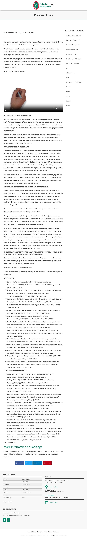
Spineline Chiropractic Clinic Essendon (30, 535)
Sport (68, 96)
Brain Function (71, 54)
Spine (68, 92)
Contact (42, 454)
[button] (52, 5)
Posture (68, 87)
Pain (67, 78)
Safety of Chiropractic (73, 45)
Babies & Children (72, 50)
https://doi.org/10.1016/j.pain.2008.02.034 (23, 359)
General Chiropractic (73, 40)
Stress (68, 101)
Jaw (67, 68)
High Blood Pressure (73, 64)
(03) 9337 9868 (47, 451)
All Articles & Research (73, 36)
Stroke (68, 106)
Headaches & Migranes (73, 59)
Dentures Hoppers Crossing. (61, 535)
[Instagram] (8, 520)
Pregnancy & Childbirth (73, 82)
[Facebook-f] (4, 520)
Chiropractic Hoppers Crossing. (46, 535)
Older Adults (70, 73)
